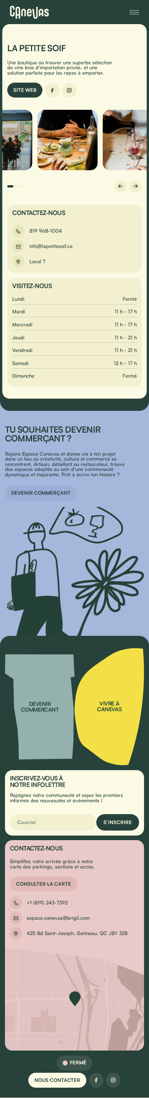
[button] (10, 186)
